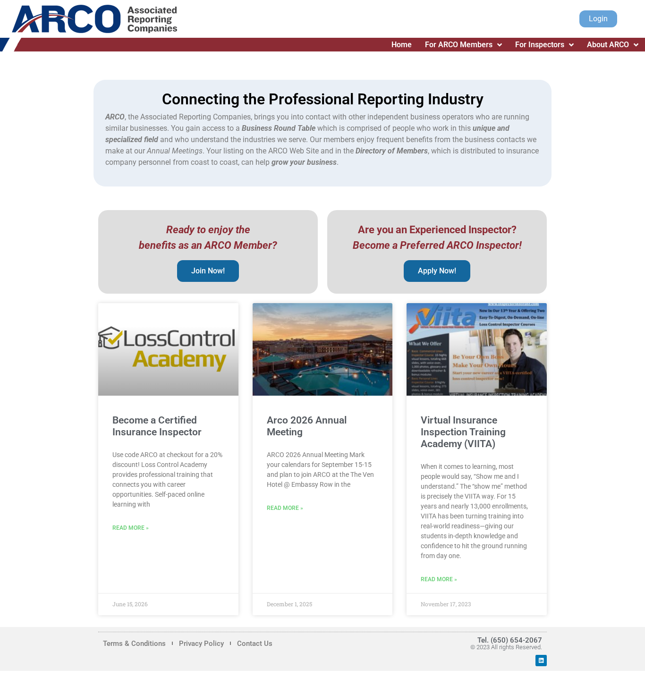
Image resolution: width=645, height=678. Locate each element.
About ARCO (608, 44)
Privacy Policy (201, 643)
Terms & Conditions (134, 643)
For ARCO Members (458, 44)
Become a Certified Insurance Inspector (157, 426)
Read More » (130, 528)
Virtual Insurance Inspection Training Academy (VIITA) (463, 432)
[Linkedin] (541, 660)
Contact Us (254, 643)
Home (401, 44)
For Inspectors (539, 44)
